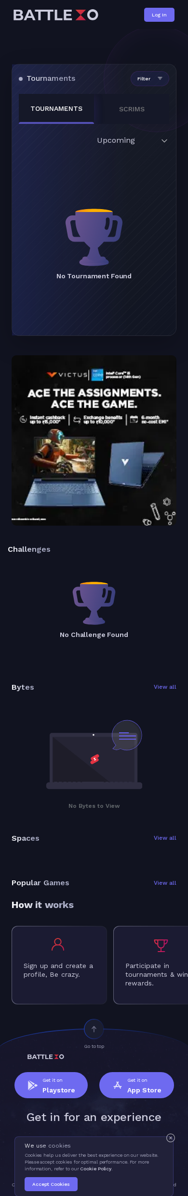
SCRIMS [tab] (132, 109)
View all (165, 687)
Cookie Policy (95, 1168)
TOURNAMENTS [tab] (56, 108)
